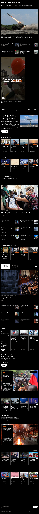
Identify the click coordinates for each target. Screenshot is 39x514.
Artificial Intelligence (16, 110)
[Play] (3, 98)
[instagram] (33, 511)
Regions (2, 5)
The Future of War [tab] (33, 266)
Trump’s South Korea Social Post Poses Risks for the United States (7, 51)
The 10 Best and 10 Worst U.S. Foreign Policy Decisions (33, 256)
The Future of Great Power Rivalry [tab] (15, 266)
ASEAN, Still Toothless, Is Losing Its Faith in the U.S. (26, 236)
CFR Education (22, 497)
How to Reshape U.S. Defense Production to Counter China (16, 37)
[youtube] (31, 511)
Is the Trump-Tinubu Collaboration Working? (5, 221)
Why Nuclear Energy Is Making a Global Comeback (7, 44)
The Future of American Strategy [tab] (6, 266)
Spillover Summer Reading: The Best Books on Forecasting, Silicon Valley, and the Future (33, 339)
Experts (15, 5)
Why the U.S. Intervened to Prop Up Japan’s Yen (7, 236)
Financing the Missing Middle (6, 429)
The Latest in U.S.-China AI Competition (5, 167)
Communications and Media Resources (32, 498)
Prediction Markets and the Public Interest (33, 406)
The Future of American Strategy (27, 5)
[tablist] (19, 266)
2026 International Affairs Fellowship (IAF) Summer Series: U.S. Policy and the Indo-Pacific (24, 408)
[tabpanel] (19, 296)
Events (20, 5)
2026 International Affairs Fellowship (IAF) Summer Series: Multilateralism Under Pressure (14, 408)
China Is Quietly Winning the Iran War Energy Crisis (24, 339)
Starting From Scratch (5, 319)
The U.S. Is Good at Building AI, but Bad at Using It (14, 339)
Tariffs (35, 109)
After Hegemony (23, 312)
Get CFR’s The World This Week (7, 504)
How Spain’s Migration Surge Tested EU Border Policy (26, 221)
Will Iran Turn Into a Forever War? (24, 148)
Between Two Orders (5, 312)
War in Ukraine (22, 110)
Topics (7, 5)
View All (35, 328)
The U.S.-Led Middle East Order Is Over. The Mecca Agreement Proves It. (5, 148)
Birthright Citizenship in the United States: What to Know (24, 481)
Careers (21, 496)
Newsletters (31, 496)
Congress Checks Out (6, 298)
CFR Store (30, 497)
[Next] (37, 146)
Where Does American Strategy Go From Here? (13, 256)
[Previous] (36, 372)
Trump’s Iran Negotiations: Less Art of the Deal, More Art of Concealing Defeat (14, 148)
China (29, 109)
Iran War (3, 109)
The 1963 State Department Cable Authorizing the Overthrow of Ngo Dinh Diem (14, 481)
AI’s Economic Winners (24, 167)
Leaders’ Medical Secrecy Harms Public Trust (25, 228)
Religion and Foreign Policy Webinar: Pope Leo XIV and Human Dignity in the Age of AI (5, 408)
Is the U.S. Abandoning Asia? (23, 460)
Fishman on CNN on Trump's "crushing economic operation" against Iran (32, 461)
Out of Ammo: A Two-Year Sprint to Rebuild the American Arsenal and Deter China (9, 117)
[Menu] (36, 2)
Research (10, 5)
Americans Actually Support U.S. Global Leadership (24, 256)
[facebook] (27, 511)
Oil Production (10, 110)
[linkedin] (29, 511)
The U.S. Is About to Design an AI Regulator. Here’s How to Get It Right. (33, 168)
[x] (37, 511)
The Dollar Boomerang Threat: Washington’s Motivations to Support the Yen (7, 228)
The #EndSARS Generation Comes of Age (33, 480)
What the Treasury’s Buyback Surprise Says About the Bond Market (26, 44)
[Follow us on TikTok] (35, 511)
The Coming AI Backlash (24, 305)
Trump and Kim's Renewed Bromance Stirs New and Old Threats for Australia (14, 461)
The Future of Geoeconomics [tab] (24, 266)
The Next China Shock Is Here (5, 460)
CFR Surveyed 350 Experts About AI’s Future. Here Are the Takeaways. (14, 168)
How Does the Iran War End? (33, 147)
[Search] (34, 2)
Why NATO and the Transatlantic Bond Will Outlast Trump (5, 481)
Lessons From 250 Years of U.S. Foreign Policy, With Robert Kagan (5, 256)
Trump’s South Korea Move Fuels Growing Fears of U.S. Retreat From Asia (26, 51)
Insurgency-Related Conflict (6, 375)
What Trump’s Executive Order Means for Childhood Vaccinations (18, 213)
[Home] (12, 2)
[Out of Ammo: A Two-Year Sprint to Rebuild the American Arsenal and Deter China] (29, 121)
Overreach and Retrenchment (25, 319)
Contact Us (21, 498)
